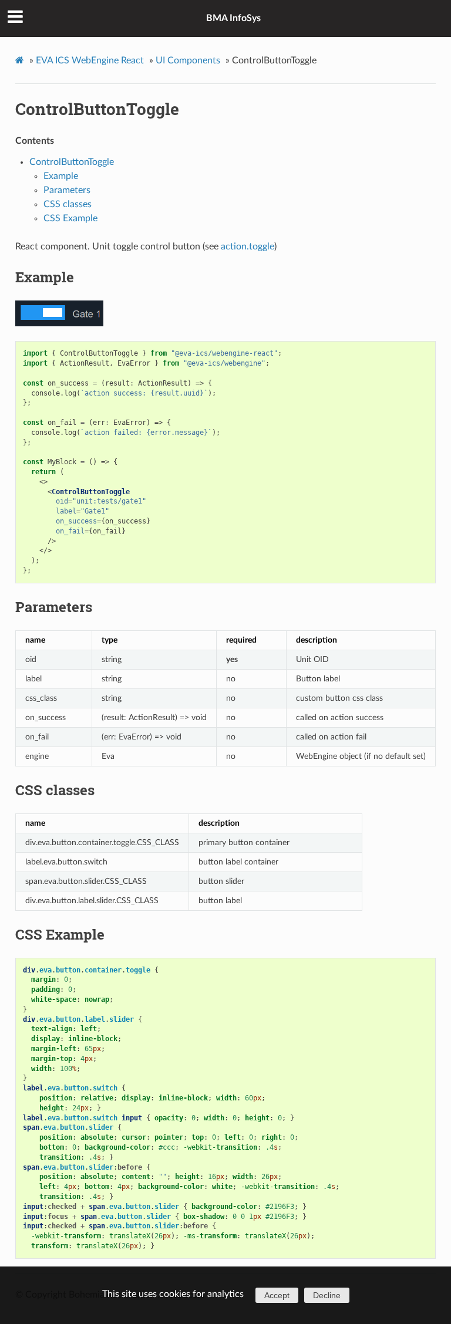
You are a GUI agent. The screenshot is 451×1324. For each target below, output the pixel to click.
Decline (327, 1295)
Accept (277, 1295)
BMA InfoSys (233, 18)
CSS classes (67, 204)
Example (60, 176)
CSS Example (70, 218)
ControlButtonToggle (97, 109)
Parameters (66, 190)
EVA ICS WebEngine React (90, 60)
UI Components (188, 60)
